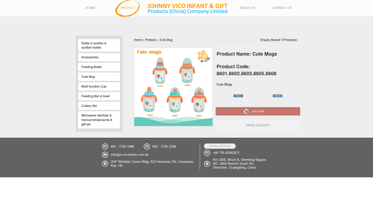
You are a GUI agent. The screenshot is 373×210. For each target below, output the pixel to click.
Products (151, 40)
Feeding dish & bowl (95, 96)
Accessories (89, 57)
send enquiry (258, 125)
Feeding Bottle (91, 67)
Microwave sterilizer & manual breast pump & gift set (96, 119)
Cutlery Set (89, 105)
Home (138, 40)
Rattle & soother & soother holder (93, 45)
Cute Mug (88, 76)
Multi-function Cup (93, 86)
